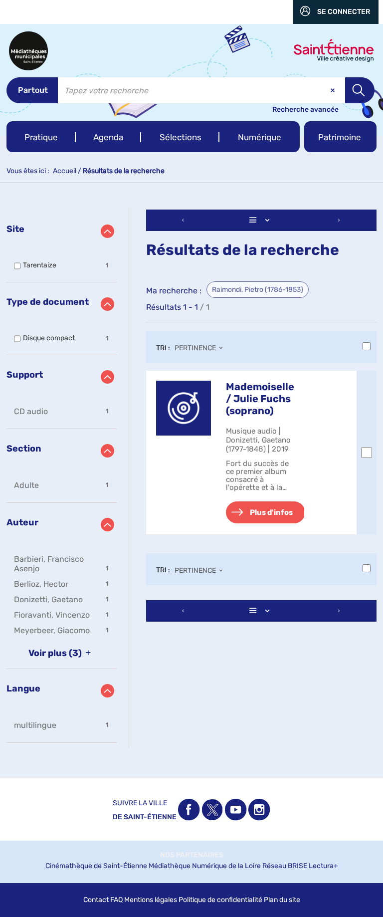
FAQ (116, 900)
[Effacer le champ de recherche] (334, 90)
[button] (41, 136)
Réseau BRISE (284, 866)
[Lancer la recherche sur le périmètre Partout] (360, 90)
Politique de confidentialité (220, 900)
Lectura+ (323, 866)
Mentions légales (150, 900)
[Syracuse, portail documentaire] (28, 50)
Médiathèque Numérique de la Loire (205, 866)
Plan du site (282, 900)
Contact (96, 900)
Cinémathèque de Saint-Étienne (96, 866)
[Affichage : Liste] (261, 220)
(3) (56, 653)
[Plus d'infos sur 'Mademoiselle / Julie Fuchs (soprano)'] (183, 408)
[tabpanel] (191, 477)
